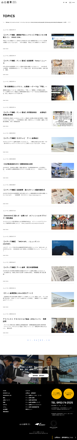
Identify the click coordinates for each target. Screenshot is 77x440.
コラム (4, 407)
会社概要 (5, 409)
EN (66, 2)
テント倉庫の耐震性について (33, 402)
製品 (4, 397)
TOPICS (5, 404)
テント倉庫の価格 (30, 397)
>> (49, 340)
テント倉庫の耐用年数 (31, 400)
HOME (4, 390)
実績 (4, 402)
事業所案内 (6, 411)
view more (5, 48)
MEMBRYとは (6, 393)
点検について (6, 400)
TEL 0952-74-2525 (62, 402)
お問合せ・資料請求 (31, 393)
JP (63, 2)
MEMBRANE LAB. (7, 395)
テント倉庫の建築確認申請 (32, 407)
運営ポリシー (29, 409)
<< (28, 340)
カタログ (28, 390)
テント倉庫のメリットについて (33, 404)
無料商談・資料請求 (38, 375)
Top (3, 22)
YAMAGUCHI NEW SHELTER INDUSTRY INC (38, 433)
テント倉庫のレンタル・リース (33, 395)
